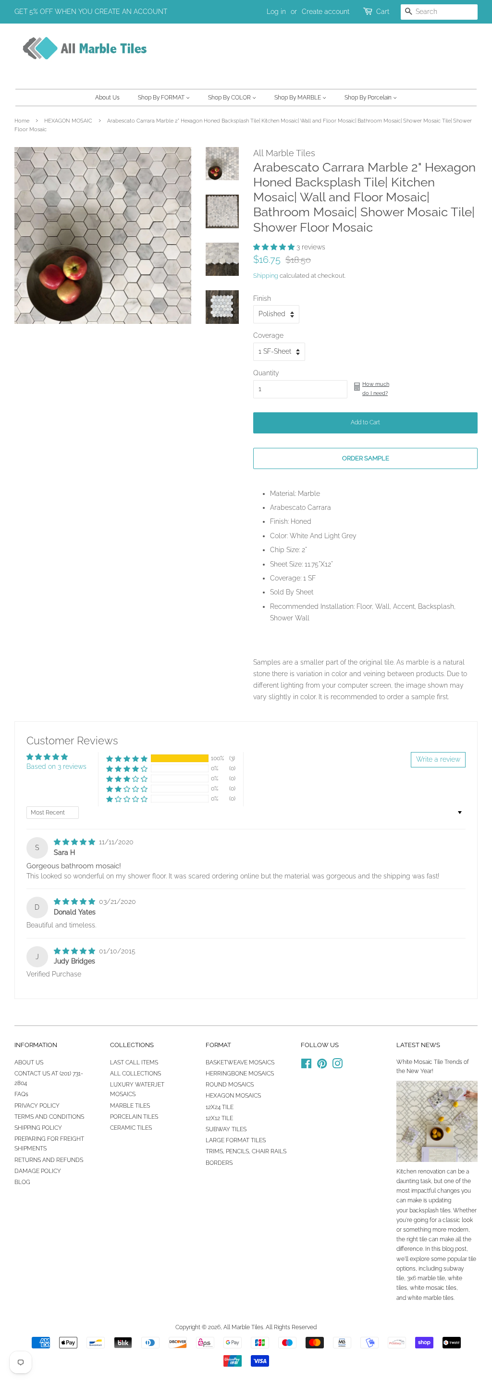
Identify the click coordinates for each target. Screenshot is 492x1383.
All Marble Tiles (243, 1327)
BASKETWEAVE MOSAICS (240, 1062)
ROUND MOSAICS (230, 1084)
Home (21, 120)
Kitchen (406, 1171)
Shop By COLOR (230, 97)
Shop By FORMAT (162, 97)
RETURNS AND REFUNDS (48, 1160)
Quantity (266, 373)
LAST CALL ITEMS (134, 1062)
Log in (276, 11)
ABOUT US (28, 1062)
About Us (107, 97)
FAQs (21, 1094)
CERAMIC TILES (131, 1127)
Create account (325, 11)
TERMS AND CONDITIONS (49, 1116)
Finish (262, 298)
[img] (75, 842)
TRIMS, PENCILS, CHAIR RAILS (246, 1151)
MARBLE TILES (130, 1105)
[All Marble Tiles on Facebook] (306, 1065)
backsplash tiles (430, 1210)
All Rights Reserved (291, 1327)
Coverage (268, 335)
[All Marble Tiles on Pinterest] (322, 1065)
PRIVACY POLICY (37, 1105)
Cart (382, 11)
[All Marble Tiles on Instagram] (337, 1065)
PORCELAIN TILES (134, 1116)
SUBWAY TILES (226, 1129)
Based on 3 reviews (56, 766)
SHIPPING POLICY (38, 1127)
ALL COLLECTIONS (135, 1073)
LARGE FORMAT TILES (236, 1140)
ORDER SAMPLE (365, 458)
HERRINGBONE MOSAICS (240, 1073)
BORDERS (219, 1163)
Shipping (265, 275)
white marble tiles (430, 1298)
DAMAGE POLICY (37, 1171)
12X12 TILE (219, 1118)
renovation (431, 1171)
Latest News (418, 1045)
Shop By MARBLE (298, 97)
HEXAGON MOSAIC (68, 120)
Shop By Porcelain (368, 97)
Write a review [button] (438, 759)
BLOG (22, 1182)
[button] (274, 247)
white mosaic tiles (433, 1287)
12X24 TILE (220, 1107)
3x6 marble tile (426, 1278)
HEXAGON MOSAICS (233, 1095)
